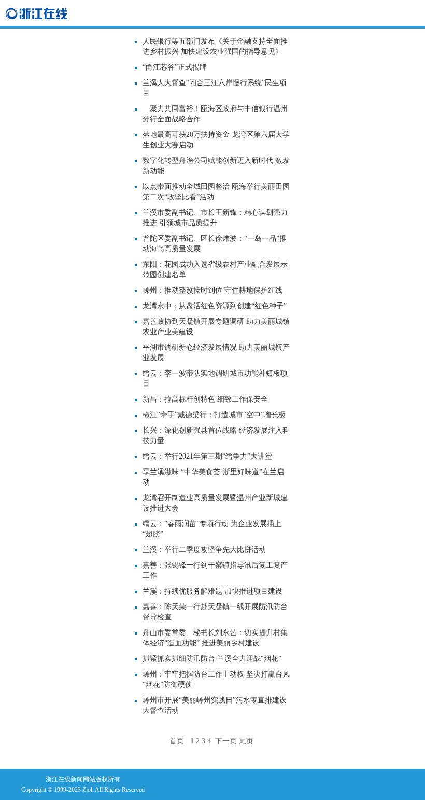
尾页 (246, 741)
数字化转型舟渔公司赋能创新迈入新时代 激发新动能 (216, 166)
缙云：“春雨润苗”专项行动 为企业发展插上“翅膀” (212, 529)
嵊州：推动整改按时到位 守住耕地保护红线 (216, 290)
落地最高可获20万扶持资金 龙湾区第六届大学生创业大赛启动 (216, 140)
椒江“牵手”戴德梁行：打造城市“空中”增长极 (214, 415)
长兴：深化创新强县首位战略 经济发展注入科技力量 (216, 435)
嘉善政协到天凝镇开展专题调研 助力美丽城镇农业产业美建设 (216, 327)
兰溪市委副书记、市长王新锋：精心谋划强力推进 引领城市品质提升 (215, 218)
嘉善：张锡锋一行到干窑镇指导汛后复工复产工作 (215, 570)
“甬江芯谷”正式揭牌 (175, 67)
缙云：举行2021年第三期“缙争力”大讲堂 (207, 456)
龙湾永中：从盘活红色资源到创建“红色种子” (215, 306)
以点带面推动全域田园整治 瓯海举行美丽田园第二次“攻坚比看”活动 (216, 192)
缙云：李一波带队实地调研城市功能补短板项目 (215, 378)
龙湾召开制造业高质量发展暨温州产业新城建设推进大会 (215, 503)
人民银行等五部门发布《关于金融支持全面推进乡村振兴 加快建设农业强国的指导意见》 (215, 46)
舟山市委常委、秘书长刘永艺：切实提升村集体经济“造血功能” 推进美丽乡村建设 (215, 638)
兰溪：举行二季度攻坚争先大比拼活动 (204, 550)
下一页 (226, 741)
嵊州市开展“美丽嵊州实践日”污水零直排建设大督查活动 (215, 705)
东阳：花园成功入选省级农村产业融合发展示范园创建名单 (215, 269)
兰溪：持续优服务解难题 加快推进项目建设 (212, 591)
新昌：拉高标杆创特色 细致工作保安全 (205, 399)
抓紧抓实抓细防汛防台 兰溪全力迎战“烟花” (212, 659)
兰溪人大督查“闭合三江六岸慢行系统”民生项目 (215, 88)
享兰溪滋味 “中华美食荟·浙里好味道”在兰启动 (213, 477)
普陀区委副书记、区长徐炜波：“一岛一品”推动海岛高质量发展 (215, 244)
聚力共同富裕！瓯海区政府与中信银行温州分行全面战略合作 (215, 114)
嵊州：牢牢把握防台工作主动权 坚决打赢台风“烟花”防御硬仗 (216, 679)
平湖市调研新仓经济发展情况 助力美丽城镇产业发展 (216, 352)
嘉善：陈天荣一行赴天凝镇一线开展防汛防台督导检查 (215, 612)
